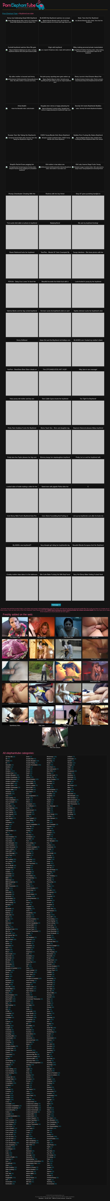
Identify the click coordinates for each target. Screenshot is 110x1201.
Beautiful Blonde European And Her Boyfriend (88, 545)
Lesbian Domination (32, 1106)
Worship (69, 812)
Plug (48, 884)
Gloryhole (29, 945)
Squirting (49, 1062)
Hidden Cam (30, 986)
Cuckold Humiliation (11, 1116)
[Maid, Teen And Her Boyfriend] (88, 32)
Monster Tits (50, 777)
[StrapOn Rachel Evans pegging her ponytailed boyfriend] (22, 178)
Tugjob (49, 1179)
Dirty (7, 1171)
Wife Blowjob (71, 795)
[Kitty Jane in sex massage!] (88, 383)
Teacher (49, 1112)
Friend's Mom (30, 894)
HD (27, 966)
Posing (49, 894)
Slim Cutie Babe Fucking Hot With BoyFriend (55, 574)
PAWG (49, 835)
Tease (48, 1114)
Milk (27, 1184)
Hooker (28, 1001)
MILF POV (29, 1145)
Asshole (8, 869)
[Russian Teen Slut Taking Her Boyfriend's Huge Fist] (22, 149)
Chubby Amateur (10, 1046)
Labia (28, 1083)
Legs (27, 1097)
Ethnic (28, 802)
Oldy (48, 820)
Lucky (28, 1132)
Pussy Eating (50, 919)
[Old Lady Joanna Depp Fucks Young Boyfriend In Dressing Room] (88, 178)
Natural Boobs (51, 789)
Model (48, 763)
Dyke (27, 775)
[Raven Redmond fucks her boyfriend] (22, 266)
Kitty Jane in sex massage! (88, 369)
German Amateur (31, 919)
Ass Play (8, 863)
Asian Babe (9, 841)
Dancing (8, 1159)
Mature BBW (30, 1173)
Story (48, 1067)
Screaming (50, 978)
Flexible (28, 874)
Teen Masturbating (52, 1126)
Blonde (8, 962)
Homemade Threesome (33, 999)
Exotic (28, 808)
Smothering (50, 1032)
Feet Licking (29, 843)
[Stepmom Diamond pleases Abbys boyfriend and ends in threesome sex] (88, 442)
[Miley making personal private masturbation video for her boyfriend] (88, 61)
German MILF (30, 925)
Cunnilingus (9, 1149)
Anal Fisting (9, 810)
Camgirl (8, 1015)
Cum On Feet (9, 1138)
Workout (69, 810)
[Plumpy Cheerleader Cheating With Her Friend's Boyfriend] (22, 208)
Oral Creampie (51, 824)
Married (28, 1153)
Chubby (8, 1044)
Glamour (28, 941)
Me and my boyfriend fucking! (88, 223)
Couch (7, 1093)
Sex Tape (49, 989)
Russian (49, 964)
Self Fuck (49, 984)
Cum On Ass (9, 1134)
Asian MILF (9, 851)
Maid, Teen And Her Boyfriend (88, 18)
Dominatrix (9, 1184)
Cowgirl (8, 1099)
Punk (48, 913)
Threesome (50, 1136)
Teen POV (50, 1128)
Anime (7, 824)
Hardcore (29, 982)
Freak (28, 884)
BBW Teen (9, 884)
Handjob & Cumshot (32, 978)
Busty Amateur (10, 995)
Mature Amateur (30, 1169)
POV (48, 837)
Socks (48, 1036)
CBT (7, 1007)
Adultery (8, 767)
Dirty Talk (8, 1173)
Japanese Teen (30, 1060)
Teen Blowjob (51, 1120)
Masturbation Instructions (33, 1161)
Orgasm (49, 826)
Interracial (29, 1038)
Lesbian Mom (30, 1116)
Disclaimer (41, 1198)
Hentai (28, 984)
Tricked (49, 1175)
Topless (49, 1171)
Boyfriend (8, 980)
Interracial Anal (30, 1040)
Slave (48, 1019)
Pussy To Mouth (51, 933)
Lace (27, 1085)
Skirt (48, 1015)
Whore (69, 789)
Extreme (28, 814)
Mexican (28, 1179)
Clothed (8, 1064)
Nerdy (48, 798)
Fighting (28, 853)
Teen (48, 1116)
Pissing (49, 878)
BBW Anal (8, 880)
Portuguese (50, 892)
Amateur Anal (9, 773)
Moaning (49, 761)
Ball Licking (9, 900)
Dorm (27, 756)
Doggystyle (9, 1177)
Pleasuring (50, 882)
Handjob (28, 976)
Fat (27, 832)
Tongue (49, 1167)
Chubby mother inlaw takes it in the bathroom (22, 574)
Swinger (49, 1099)
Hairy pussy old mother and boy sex (22, 399)
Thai (48, 1130)
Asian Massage (10, 853)
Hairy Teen (29, 974)
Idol (27, 1023)
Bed (7, 921)
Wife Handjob (71, 798)
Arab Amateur (10, 830)
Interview (28, 1042)
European (29, 804)
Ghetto (28, 933)
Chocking (8, 1042)
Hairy (27, 968)
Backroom (8, 894)
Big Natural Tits (10, 935)
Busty (7, 993)
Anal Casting (9, 798)
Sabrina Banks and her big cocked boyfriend (22, 311)
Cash (7, 1023)
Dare (7, 1161)
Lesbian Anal (30, 1101)
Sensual (49, 986)
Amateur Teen (10, 785)
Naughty (49, 793)
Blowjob (8, 966)
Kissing (28, 1075)
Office (48, 810)
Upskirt (69, 761)
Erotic (28, 798)
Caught (8, 1028)
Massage (29, 1155)
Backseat (8, 896)
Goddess (28, 947)
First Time (29, 861)
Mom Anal (50, 767)
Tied (48, 1140)
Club (7, 1067)
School (49, 976)
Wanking (70, 775)
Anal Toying (9, 818)
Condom (8, 1085)
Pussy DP (50, 917)
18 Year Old (9, 756)
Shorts (49, 1003)
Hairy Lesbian (30, 970)
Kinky (27, 1073)
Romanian (50, 954)
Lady (27, 1087)
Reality (49, 937)
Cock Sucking (10, 1073)
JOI (27, 1048)
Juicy (27, 1071)
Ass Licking (9, 861)
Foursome (29, 882)
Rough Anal (50, 960)
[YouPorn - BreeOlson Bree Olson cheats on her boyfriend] (22, 383)
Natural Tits (50, 791)
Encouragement (31, 795)
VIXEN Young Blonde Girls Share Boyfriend (55, 135)
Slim (48, 1021)
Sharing (49, 995)
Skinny (49, 1013)
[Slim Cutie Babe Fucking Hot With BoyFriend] (55, 588)
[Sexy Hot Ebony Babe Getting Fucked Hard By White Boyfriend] (88, 588)
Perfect (49, 859)
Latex (27, 1091)
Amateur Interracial (11, 779)
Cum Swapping (10, 1145)
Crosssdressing (10, 1110)
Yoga (68, 816)
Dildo (7, 1165)
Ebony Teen (29, 789)
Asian (7, 835)
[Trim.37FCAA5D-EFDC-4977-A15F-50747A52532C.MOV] (55, 383)
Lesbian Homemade (32, 1110)
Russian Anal (51, 968)
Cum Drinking (10, 1122)
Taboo (48, 1103)
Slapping (49, 1017)
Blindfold (8, 960)
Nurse (48, 804)
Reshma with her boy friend (55, 194)
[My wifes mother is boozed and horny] (22, 90)
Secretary (49, 980)
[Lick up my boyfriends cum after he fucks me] (88, 530)
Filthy (27, 857)
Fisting (28, 867)
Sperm (49, 1052)
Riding (49, 947)
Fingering (29, 859)
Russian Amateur (52, 966)
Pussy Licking (51, 923)
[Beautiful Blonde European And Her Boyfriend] (88, 559)
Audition (8, 871)
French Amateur (30, 888)
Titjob (48, 1159)
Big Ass (8, 927)
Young (69, 818)
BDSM (7, 888)
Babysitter (8, 892)
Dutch (28, 773)
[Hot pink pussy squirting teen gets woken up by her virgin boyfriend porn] (55, 90)
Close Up (8, 1062)
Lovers (28, 1130)
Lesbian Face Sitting (32, 1108)
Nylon (48, 808)
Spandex (49, 1046)
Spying (49, 1060)
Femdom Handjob (31, 847)
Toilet (48, 1165)
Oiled (48, 812)
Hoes (27, 993)
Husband (29, 1021)
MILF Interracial (30, 1143)
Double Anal (29, 759)
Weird (69, 781)
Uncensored (50, 1184)
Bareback (8, 908)
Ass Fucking (9, 859)
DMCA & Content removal (58, 1198)
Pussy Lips (50, 925)
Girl (27, 935)
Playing (49, 880)
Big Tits (8, 937)
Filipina (28, 855)
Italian (28, 1044)
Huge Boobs (30, 1013)
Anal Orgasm (9, 814)
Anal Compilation (11, 800)
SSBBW (49, 972)
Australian (8, 874)
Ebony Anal (29, 781)
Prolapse (49, 904)
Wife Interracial (71, 802)
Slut (48, 1025)
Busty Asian (9, 997)
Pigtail (48, 874)
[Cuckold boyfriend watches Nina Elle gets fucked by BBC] (22, 61)
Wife (68, 791)
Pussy (48, 915)
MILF (27, 1136)
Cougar (8, 1095)
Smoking (49, 1030)
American (8, 793)
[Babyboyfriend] (55, 237)
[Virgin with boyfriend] (55, 61)
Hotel (27, 1007)
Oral (48, 822)
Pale (48, 843)
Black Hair (9, 958)
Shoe (48, 999)
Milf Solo (28, 1182)
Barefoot (8, 910)
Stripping (49, 1081)
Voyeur (69, 773)
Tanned (49, 1108)
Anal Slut (8, 816)
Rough (49, 958)
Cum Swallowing (10, 1143)
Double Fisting (30, 763)
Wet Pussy (70, 785)
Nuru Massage (51, 806)
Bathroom (8, 915)
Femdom (28, 845)
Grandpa (28, 958)
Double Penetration (32, 765)
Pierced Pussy (51, 869)
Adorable (8, 765)
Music (48, 785)
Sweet (48, 1097)
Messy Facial (30, 1177)
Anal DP (8, 804)
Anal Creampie (10, 802)
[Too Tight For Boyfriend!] (88, 413)
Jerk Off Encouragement (33, 1062)
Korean (28, 1081)
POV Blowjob (51, 841)
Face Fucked (30, 818)
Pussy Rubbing (51, 929)
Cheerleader (9, 1038)
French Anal (29, 890)
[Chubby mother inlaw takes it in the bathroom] (22, 588)
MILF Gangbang (31, 1140)
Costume (8, 1091)
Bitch (7, 947)
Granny (28, 960)
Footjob (28, 880)
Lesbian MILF (30, 1114)
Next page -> (56, 605)
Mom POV (50, 771)
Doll (7, 1179)
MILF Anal (29, 1138)
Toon (48, 1169)
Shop (48, 1001)
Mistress (49, 759)
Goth (27, 954)
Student (49, 1087)
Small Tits (50, 1028)
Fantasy (28, 828)
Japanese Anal (30, 1052)
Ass (7, 857)
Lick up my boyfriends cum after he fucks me (88, 516)
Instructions (29, 1034)
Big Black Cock (10, 929)
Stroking (49, 1083)
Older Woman (51, 818)
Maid (27, 1149)
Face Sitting (29, 820)
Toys (48, 1173)
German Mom (30, 927)
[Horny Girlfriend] (22, 354)
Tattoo (48, 1110)
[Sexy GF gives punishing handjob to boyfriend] (88, 208)
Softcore (49, 1040)
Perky (48, 861)
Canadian (8, 1017)
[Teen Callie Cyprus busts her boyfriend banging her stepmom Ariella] (55, 413)
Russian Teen (51, 970)
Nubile (49, 802)
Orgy (48, 828)
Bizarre (8, 949)
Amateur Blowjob (11, 775)
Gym (27, 964)
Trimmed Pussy (51, 1177)
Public (48, 906)
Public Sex (50, 908)
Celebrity (8, 1030)
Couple (8, 1097)
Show (48, 1005)
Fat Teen (28, 839)
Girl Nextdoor (30, 937)
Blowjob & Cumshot (11, 968)
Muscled (49, 783)
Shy (48, 1009)
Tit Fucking (50, 1155)
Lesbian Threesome (32, 1124)
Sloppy (49, 1023)
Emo (27, 793)
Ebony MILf (29, 787)
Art (6, 832)
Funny (28, 902)
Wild (68, 806)
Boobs (7, 972)
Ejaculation (29, 791)
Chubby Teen (9, 1050)
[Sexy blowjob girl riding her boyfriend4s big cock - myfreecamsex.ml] (55, 559)
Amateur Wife (9, 789)
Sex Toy (49, 991)
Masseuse (29, 1157)
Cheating (8, 1034)
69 (6, 763)
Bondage (8, 970)
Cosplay (8, 1089)
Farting (28, 830)
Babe (7, 890)
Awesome (8, 876)
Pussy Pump (50, 927)
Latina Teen (29, 1095)
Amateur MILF (10, 783)
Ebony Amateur (30, 779)
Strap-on (49, 1071)
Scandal (49, 974)
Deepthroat (9, 1163)
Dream (28, 767)
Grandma (29, 956)
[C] (88, 500)
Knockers (29, 1079)
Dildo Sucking (10, 1169)
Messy (28, 1175)
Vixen (69, 769)
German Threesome (32, 931)
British (7, 984)
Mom (48, 765)
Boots (7, 974)
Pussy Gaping (51, 921)
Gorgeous (29, 952)
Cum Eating (9, 1124)
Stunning (49, 1089)
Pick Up (49, 867)
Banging (8, 904)
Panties (49, 845)
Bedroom (8, 923)
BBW (7, 878)
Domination (9, 1182)
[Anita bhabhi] (22, 120)
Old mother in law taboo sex (55, 164)
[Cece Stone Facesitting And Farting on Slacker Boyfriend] (55, 530)
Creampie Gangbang (12, 1108)
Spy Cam (49, 1058)
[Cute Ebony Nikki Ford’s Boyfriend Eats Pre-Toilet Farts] (22, 530)
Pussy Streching (51, 931)
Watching (70, 777)
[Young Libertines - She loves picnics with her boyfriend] (88, 266)
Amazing (8, 791)
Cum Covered (10, 1120)
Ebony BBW (29, 783)
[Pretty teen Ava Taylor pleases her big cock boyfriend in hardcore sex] (22, 471)
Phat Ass (49, 865)
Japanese (29, 1050)
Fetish (28, 851)
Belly (7, 925)
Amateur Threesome (12, 787)
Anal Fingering (10, 808)
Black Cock (9, 954)
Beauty (8, 919)
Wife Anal (70, 793)
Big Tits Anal (9, 939)
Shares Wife (50, 993)
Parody (49, 849)
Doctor (7, 1175)
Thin (48, 1132)
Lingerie (28, 1126)
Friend (28, 892)
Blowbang (8, 964)
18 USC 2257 (48, 1198)
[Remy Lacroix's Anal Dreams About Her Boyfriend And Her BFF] (88, 90)
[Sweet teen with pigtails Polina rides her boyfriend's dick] (55, 500)
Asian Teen (9, 855)
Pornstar (49, 890)
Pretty (48, 898)
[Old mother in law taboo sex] (55, 178)
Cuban (8, 1112)
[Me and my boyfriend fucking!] (88, 237)
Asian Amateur (10, 837)
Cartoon (8, 1021)
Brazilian (8, 982)
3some (8, 761)
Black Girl (8, 956)
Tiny (48, 1149)
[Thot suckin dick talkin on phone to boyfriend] (22, 237)
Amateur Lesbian (11, 781)
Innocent (28, 1030)
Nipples (49, 800)
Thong (49, 1134)
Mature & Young (31, 1167)
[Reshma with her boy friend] (55, 208)
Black (7, 952)
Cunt (7, 1151)
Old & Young (50, 814)
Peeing (49, 855)
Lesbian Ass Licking (32, 1103)
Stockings (50, 1064)
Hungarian (29, 1019)
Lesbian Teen (30, 1122)
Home (28, 995)
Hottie (28, 1009)
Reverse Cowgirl (52, 945)
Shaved (49, 997)
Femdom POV (30, 849)
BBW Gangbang (10, 882)
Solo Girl (49, 1044)
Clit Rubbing (9, 1060)
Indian (28, 1028)
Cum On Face (10, 1136)
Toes (48, 1163)
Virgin (69, 767)
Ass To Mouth (9, 865)
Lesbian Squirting (31, 1120)
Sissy (48, 1011)
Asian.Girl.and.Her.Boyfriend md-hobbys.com (55, 340)
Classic (8, 1052)
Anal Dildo (9, 806)
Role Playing (50, 952)
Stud (48, 1085)
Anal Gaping (9, 812)
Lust (27, 1134)
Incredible (29, 1025)
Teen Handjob (51, 1124)
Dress (28, 769)
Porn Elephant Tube (10, 13)
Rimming (49, 949)
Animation (8, 822)
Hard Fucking (30, 980)
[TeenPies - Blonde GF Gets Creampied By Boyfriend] (55, 266)
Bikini (7, 941)
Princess (49, 900)
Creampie (8, 1103)
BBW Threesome (10, 886)
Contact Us (68, 1198)
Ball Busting (9, 898)
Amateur (8, 771)
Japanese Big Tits (31, 1054)
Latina (28, 1093)
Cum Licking (9, 1132)
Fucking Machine (31, 898)
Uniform (69, 756)
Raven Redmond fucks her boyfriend (21, 252)
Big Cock (8, 933)
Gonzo (28, 949)
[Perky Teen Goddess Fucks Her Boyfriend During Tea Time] (22, 442)
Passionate (50, 853)
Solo (48, 1042)
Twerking (49, 1182)
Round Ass (50, 962)
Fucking (28, 896)
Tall (48, 1106)
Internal (28, 1036)
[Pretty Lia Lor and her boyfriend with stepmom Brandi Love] (88, 471)
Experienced (30, 810)
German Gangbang (31, 923)
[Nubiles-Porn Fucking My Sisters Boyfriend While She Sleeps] (88, 149)
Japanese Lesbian (31, 1056)
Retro (48, 943)
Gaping (28, 915)
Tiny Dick (49, 1151)
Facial (28, 822)
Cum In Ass (9, 1126)
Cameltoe (8, 1013)
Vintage (69, 765)
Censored (8, 1032)
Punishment (50, 910)
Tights (48, 1147)
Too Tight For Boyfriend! (88, 399)
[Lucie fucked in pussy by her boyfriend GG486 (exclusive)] (88, 295)
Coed (7, 1075)
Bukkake (8, 991)
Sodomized (50, 1038)
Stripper (49, 1079)
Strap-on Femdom (52, 1073)
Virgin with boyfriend (55, 47)
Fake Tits (28, 826)
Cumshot (8, 1147)
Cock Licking (9, 1069)
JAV (27, 1046)
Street (48, 1077)
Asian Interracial (10, 847)
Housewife (29, 1011)
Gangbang (29, 913)
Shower (49, 1007)
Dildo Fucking (10, 1167)
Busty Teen (9, 1001)
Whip (68, 787)
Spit (48, 1054)
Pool (48, 888)
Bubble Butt (9, 989)
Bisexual (8, 945)
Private (49, 902)
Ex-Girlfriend (30, 806)
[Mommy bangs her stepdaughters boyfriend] (55, 471)
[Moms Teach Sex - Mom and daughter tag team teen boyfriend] (55, 442)
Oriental (49, 830)
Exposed (28, 812)
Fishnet (28, 865)
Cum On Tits (9, 1140)
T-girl (48, 1101)
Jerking (28, 1064)
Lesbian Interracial (31, 1112)
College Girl (9, 1077)
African (8, 769)
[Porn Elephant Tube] (23, 5)
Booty (7, 976)
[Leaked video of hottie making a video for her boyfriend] (22, 500)
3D (6, 759)
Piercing (49, 871)
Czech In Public (10, 1157)
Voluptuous (70, 771)
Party (48, 851)
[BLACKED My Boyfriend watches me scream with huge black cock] (55, 32)
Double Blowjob (31, 761)
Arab (7, 828)
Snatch (49, 1034)
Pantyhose (50, 847)
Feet (27, 841)
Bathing (8, 913)
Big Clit (8, 931)
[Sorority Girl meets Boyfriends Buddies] (88, 120)
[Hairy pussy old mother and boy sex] (22, 413)
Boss (7, 978)
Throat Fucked (51, 1138)
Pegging (49, 857)
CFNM (7, 1011)
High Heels (29, 989)
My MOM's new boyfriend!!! (22, 545)
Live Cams (29, 1128)
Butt (7, 1003)
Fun (27, 900)
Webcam (70, 779)
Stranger (49, 1069)
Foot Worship (30, 878)
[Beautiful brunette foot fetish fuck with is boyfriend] (55, 295)
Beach (7, 917)
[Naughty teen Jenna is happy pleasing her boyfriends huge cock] (55, 120)
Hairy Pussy (29, 972)
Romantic (49, 956)
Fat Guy (28, 835)
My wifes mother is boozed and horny (22, 76)
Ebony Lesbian (30, 785)
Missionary (50, 756)
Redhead (49, 939)
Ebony (28, 777)
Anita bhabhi (22, 106)
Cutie (7, 1153)
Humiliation (29, 1017)
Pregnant (49, 896)
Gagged (28, 906)
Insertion (28, 1032)
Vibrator (69, 763)
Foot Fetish (29, 876)
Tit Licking (50, 1157)
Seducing (49, 982)
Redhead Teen (51, 941)
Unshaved (70, 759)
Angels (8, 820)
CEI (7, 1009)
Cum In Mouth (10, 1128)
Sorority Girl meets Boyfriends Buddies (88, 106)
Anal (7, 795)
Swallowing (50, 1095)
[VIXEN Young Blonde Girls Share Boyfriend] (55, 149)
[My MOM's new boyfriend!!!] (22, 559)
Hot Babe (29, 1005)
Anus (7, 826)
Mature (28, 1165)
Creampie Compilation (12, 1106)
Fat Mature (29, 837)
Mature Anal (29, 1171)
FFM (27, 816)
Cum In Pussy (10, 1130)
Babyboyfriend (55, 223)
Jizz (27, 1067)
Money (49, 773)
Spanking (49, 1050)
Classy (8, 1056)
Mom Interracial (51, 769)
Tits (48, 1161)
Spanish (49, 1048)
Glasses (28, 943)
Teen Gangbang (51, 1122)
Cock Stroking (10, 1071)
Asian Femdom (10, 845)
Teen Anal (50, 1118)
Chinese (8, 1040)
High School (29, 991)
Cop (7, 1087)
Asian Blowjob (10, 843)
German (28, 917)
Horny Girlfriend (22, 340)
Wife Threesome (72, 804)
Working (69, 808)
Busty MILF (9, 999)
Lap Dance (29, 1089)
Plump (49, 886)
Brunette (8, 986)
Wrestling (70, 814)
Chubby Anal (9, 1048)
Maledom (29, 1151)
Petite (48, 863)
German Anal (30, 921)
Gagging (28, 908)
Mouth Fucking (51, 779)
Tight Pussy (50, 1145)
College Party (10, 1079)
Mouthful (49, 781)
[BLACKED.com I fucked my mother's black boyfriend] (88, 354)
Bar (7, 906)
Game (28, 910)
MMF (27, 1147)
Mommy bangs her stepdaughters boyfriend (55, 457)
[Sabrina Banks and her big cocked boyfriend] (22, 325)
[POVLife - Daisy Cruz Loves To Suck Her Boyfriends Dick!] (22, 295)
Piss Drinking (51, 876)
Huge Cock (29, 1015)
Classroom (9, 1054)
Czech (7, 1155)
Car (7, 1019)
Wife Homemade (72, 800)
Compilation (9, 1083)
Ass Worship (9, 867)
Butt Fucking (9, 1005)
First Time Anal (30, 863)
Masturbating (30, 1159)
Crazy (7, 1101)
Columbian (9, 1081)
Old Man (49, 816)
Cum (7, 1118)
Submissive (50, 1091)
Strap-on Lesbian (52, 1075)
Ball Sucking (9, 902)
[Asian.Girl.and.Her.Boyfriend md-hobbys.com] (55, 354)
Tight (48, 1143)
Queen (49, 935)
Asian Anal (9, 839)
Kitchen (28, 1077)
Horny (28, 1003)
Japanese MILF (30, 1058)
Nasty (48, 787)
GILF (27, 904)
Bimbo (7, 943)
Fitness (28, 869)
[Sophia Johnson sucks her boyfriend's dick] (88, 325)
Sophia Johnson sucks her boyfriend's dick (88, 311)
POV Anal (49, 839)
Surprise (49, 1093)
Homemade (29, 997)
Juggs (28, 1069)
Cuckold (8, 1114)
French (28, 886)
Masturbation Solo (31, 1163)
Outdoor (49, 832)
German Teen (30, 929)
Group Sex (29, 962)
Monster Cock (51, 775)
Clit (7, 1058)
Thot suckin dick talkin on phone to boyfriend (22, 223)
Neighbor (49, 795)
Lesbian (28, 1099)
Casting (8, 1025)
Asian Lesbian (10, 849)
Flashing (28, 871)
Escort (28, 800)
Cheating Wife (10, 1036)
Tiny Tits (49, 1153)
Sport (48, 1056)
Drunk (28, 771)
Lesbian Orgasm (31, 1118)
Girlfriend (29, 939)
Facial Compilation (31, 824)
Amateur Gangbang (11, 777)
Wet (68, 783)
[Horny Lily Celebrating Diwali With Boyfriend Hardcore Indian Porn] (22, 32)
